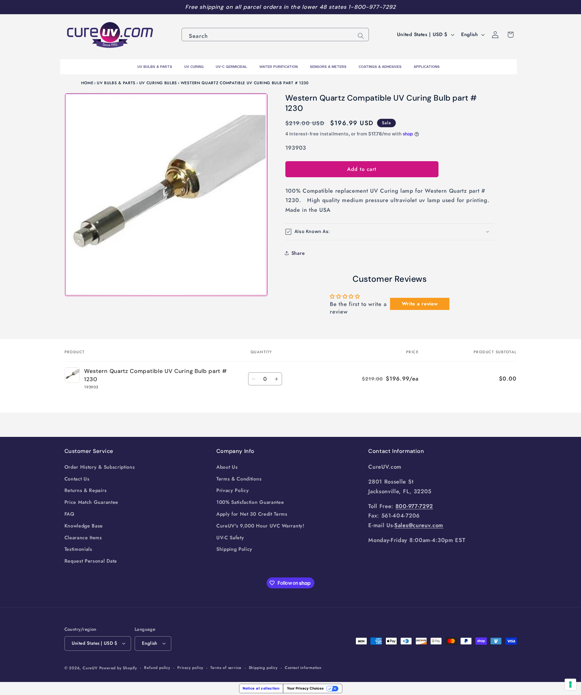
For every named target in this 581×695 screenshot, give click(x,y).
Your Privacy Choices (305, 688)
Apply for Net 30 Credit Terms (251, 513)
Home (87, 83)
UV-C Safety (230, 537)
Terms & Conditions (238, 478)
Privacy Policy (232, 490)
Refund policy (157, 667)
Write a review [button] (420, 303)
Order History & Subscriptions (99, 467)
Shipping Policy (234, 549)
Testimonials (78, 549)
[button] (389, 231)
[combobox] (275, 34)
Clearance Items (83, 537)
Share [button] (298, 253)
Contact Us (77, 478)
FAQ (69, 513)
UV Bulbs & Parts (116, 83)
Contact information (303, 667)
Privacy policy (190, 667)
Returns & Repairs (85, 490)
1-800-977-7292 (372, 7)
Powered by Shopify (118, 668)
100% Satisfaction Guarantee (250, 502)
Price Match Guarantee (91, 502)
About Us (227, 467)
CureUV (90, 668)
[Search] (361, 36)
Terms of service (225, 667)
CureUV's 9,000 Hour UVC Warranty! (260, 525)
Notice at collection (261, 688)
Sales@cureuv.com (418, 525)
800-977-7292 (414, 506)
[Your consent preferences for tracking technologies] (570, 684)
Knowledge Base (83, 525)
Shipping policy (263, 667)
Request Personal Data (90, 560)
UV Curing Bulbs (158, 83)
